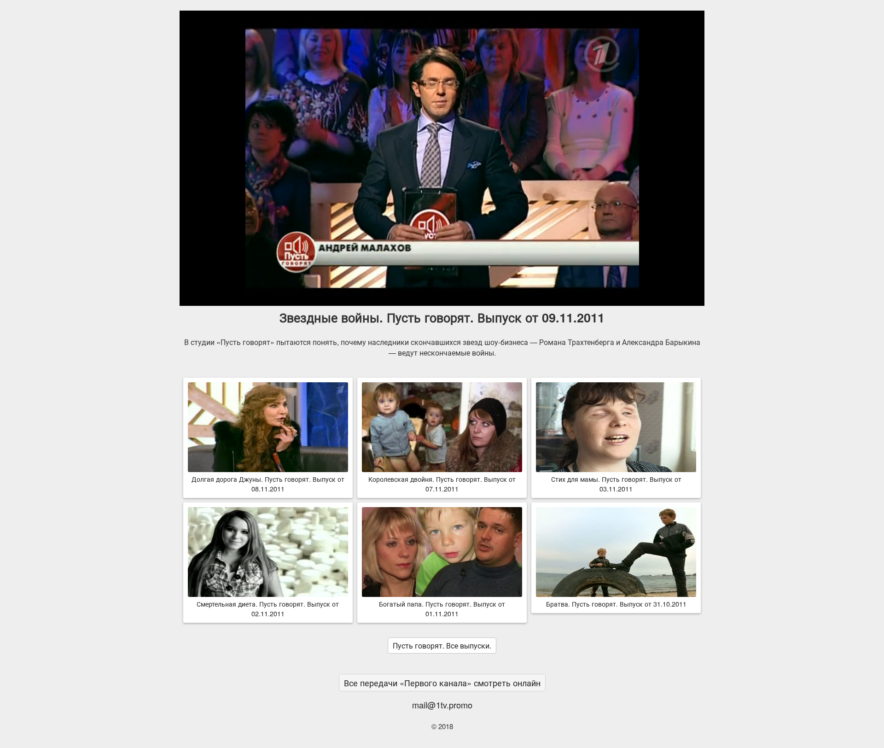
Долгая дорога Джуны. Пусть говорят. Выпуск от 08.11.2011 (268, 483)
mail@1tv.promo (442, 705)
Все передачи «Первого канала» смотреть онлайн (442, 683)
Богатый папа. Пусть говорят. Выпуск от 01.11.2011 (442, 608)
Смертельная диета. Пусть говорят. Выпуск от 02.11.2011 (268, 608)
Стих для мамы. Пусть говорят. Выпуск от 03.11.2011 (616, 483)
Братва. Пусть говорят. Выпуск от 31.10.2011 (616, 603)
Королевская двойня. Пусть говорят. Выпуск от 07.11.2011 (442, 483)
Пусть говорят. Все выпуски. (442, 645)
